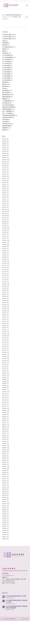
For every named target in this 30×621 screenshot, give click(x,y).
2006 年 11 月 (5, 410)
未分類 (4, 88)
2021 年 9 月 (5, 213)
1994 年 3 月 (5, 538)
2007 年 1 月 (5, 406)
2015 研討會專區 (6, 59)
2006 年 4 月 (5, 416)
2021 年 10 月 (5, 211)
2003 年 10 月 (5, 468)
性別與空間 (5, 121)
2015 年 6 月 (5, 319)
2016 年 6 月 (5, 294)
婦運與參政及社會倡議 (8, 107)
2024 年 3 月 (5, 174)
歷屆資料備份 (5, 90)
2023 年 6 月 (5, 186)
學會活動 (4, 45)
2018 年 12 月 (5, 240)
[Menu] (27, 5)
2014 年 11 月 (5, 333)
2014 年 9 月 (5, 338)
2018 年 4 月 (5, 253)
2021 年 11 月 (5, 209)
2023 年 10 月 (5, 178)
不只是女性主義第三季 (8, 36)
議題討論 (4, 98)
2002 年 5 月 (5, 495)
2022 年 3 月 (5, 207)
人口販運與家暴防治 (7, 101)
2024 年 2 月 (5, 176)
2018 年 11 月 (5, 242)
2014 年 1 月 (5, 352)
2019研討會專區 (6, 65)
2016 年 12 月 (5, 284)
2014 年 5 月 (5, 344)
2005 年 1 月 (5, 443)
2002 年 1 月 (5, 501)
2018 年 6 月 (5, 250)
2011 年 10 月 (5, 362)
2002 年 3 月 (5, 499)
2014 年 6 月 (5, 342)
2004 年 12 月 (5, 445)
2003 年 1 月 (5, 485)
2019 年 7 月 (5, 234)
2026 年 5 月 (5, 141)
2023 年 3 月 (5, 190)
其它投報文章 (5, 103)
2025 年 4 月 (5, 155)
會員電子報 (5, 86)
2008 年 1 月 (5, 389)
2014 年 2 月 (5, 350)
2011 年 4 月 (5, 369)
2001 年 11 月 (5, 505)
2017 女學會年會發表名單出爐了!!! (12, 15)
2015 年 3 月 (5, 325)
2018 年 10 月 (5, 244)
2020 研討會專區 (6, 67)
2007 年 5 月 (5, 400)
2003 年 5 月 (5, 476)
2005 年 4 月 (5, 439)
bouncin (26, 618)
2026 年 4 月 (5, 143)
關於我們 (4, 130)
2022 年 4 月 (5, 205)
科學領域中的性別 (6, 123)
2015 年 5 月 (5, 321)
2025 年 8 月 (5, 149)
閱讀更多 (26, 17)
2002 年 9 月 (5, 489)
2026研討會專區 (6, 80)
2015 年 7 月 (5, 317)
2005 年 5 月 (5, 437)
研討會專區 (5, 82)
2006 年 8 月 (5, 414)
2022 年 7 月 (5, 199)
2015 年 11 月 (5, 309)
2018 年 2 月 (5, 257)
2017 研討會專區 (13, 16)
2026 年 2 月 (5, 145)
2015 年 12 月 (5, 306)
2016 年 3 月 (5, 300)
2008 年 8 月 (5, 381)
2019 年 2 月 (5, 238)
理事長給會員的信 (6, 94)
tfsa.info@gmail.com (8, 575)
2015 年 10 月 (5, 311)
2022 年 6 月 (5, 201)
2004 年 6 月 (5, 456)
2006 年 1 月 (5, 422)
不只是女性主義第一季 (8, 34)
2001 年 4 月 (5, 507)
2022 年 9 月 (5, 195)
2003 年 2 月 (5, 483)
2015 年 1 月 (5, 329)
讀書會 (4, 51)
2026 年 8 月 (5, 139)
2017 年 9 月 (5, 267)
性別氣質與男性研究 (7, 117)
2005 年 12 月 (5, 425)
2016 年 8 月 (5, 290)
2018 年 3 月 (5, 255)
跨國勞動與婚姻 (6, 125)
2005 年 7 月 (5, 433)
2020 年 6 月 (5, 224)
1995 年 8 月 (5, 530)
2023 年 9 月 (5, 180)
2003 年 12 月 (5, 466)
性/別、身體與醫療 (7, 111)
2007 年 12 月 (5, 391)
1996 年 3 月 (5, 522)
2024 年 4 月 (5, 172)
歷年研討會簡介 (6, 92)
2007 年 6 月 (5, 398)
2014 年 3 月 (5, 348)
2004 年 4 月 (5, 460)
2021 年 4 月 (5, 219)
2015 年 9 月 (5, 313)
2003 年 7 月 (5, 474)
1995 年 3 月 (5, 536)
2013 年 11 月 (5, 356)
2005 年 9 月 (5, 429)
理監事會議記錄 (6, 96)
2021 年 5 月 (5, 217)
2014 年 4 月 (5, 346)
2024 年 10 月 (5, 161)
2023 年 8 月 (5, 182)
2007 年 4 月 (5, 402)
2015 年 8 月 (5, 315)
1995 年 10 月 (5, 526)
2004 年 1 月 (5, 464)
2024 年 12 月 (5, 159)
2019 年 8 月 (5, 232)
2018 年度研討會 (6, 63)
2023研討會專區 (6, 74)
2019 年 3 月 (5, 236)
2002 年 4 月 (5, 497)
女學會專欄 (5, 43)
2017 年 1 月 (5, 282)
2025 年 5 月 (5, 153)
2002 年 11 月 (5, 487)
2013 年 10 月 (5, 358)
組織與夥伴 (5, 127)
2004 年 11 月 (5, 447)
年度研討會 (5, 53)
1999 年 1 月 (5, 516)
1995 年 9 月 (5, 528)
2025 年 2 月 (5, 157)
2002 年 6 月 (5, 493)
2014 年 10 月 (5, 335)
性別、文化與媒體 (6, 113)
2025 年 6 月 (5, 151)
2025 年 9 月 (5, 147)
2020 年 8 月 (5, 221)
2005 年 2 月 (5, 441)
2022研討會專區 (6, 72)
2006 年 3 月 (5, 418)
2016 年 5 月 (5, 296)
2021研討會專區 (6, 69)
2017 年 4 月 (5, 277)
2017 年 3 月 (5, 279)
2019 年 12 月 (5, 228)
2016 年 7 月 (5, 292)
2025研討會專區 (6, 78)
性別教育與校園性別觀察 (8, 115)
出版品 (4, 40)
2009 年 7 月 (5, 373)
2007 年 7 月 (5, 396)
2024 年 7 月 (5, 168)
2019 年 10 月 (5, 230)
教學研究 (4, 49)
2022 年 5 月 (5, 203)
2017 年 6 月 (5, 273)
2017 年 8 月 (5, 269)
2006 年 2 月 (5, 420)
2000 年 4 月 (5, 509)
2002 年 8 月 (5, 491)
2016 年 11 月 (5, 286)
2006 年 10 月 (5, 412)
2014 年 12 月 (5, 331)
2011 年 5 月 (5, 367)
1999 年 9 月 (5, 512)
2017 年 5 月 (5, 275)
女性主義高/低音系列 (7, 47)
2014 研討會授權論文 (7, 57)
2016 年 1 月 (5, 304)
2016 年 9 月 (5, 288)
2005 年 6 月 (5, 435)
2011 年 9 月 (5, 364)
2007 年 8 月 (5, 393)
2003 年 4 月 (5, 478)
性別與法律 (5, 119)
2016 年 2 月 (5, 302)
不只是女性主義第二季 (8, 38)
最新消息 (4, 84)
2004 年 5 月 (5, 458)
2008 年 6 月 (5, 385)
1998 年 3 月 (5, 518)
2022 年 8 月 (5, 197)
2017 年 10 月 (5, 265)
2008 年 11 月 (5, 377)
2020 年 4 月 (5, 226)
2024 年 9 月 (5, 163)
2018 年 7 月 (5, 248)
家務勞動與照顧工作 (7, 109)
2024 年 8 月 (5, 166)
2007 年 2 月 (5, 404)
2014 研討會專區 (6, 55)
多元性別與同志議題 (7, 105)
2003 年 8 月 (5, 472)
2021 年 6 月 (5, 215)
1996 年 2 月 (5, 524)
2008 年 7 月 (5, 383)
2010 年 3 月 (5, 371)
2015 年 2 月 (5, 327)
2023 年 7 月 (5, 184)
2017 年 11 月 (5, 263)
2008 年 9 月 (5, 379)
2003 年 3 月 (5, 480)
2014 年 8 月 (5, 340)
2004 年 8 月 (5, 451)
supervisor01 (5, 18)
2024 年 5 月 (5, 170)
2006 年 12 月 (5, 408)
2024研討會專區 (6, 76)
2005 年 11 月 (5, 427)
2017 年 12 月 (5, 261)
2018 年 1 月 (5, 259)
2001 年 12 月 (5, 503)
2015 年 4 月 (5, 323)
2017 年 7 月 (5, 271)
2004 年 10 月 (5, 449)
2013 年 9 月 (5, 360)
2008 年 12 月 (5, 375)
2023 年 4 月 (5, 188)
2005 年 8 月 (5, 431)
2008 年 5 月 (5, 387)
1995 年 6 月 (5, 532)
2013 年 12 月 (5, 354)
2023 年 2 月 (5, 192)
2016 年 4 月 (5, 298)
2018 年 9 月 (5, 246)
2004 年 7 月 (5, 454)
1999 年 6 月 (5, 514)
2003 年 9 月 (5, 470)
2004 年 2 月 (5, 462)
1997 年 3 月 (5, 520)
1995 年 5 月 (5, 534)
